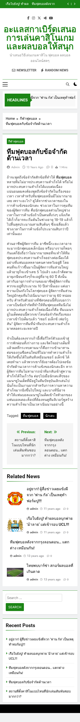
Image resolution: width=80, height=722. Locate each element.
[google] (45, 18)
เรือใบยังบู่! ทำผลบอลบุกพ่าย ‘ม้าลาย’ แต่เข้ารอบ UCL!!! (16, 4)
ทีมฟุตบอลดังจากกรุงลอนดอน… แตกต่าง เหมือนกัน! (42, 4)
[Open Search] (67, 84)
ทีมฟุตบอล (30, 416)
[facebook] (28, 18)
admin (15, 167)
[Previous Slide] (68, 4)
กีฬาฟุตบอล (15, 141)
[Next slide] (74, 4)
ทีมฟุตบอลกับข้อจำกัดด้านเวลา (30, 682)
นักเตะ (50, 416)
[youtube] (51, 18)
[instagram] (33, 18)
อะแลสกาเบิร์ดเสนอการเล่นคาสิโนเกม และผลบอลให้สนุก (40, 37)
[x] (39, 18)
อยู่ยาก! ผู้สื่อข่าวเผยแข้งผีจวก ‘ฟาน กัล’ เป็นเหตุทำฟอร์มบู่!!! (47, 495)
